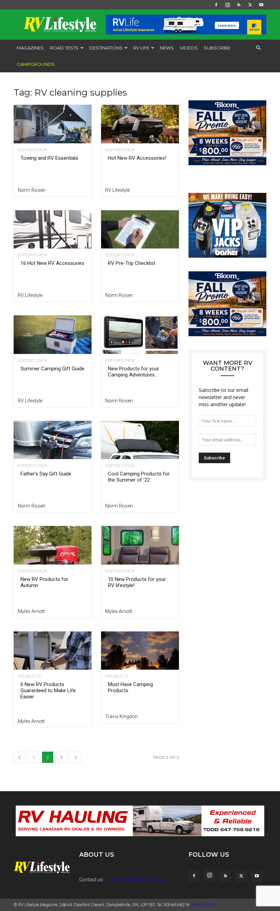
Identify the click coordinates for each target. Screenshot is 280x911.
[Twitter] (250, 5)
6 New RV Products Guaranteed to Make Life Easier (48, 690)
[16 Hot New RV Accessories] (53, 229)
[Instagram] (227, 5)
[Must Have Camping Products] (140, 650)
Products (29, 676)
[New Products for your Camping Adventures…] (140, 334)
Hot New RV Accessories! (137, 158)
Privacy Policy (203, 904)
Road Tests (64, 48)
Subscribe (217, 48)
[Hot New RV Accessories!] (140, 124)
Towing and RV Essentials (49, 158)
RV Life (141, 48)
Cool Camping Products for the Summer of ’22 (139, 477)
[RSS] (239, 5)
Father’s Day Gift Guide (45, 474)
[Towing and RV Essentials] (53, 124)
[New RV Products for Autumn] (53, 545)
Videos (189, 48)
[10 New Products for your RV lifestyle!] (140, 545)
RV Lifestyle (117, 190)
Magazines (30, 48)
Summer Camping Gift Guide (52, 369)
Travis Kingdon (121, 716)
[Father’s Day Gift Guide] (53, 440)
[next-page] (76, 757)
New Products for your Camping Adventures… (133, 372)
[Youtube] (261, 5)
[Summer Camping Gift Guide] (53, 334)
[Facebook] (216, 5)
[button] (258, 48)
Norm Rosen (31, 190)
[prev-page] (19, 757)
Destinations (106, 48)
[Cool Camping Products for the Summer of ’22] (140, 440)
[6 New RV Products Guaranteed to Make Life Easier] (53, 650)
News (167, 48)
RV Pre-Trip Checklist (131, 263)
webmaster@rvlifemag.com (135, 879)
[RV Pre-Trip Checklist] (140, 229)
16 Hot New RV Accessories (52, 263)
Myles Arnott (31, 611)
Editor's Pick (32, 150)
